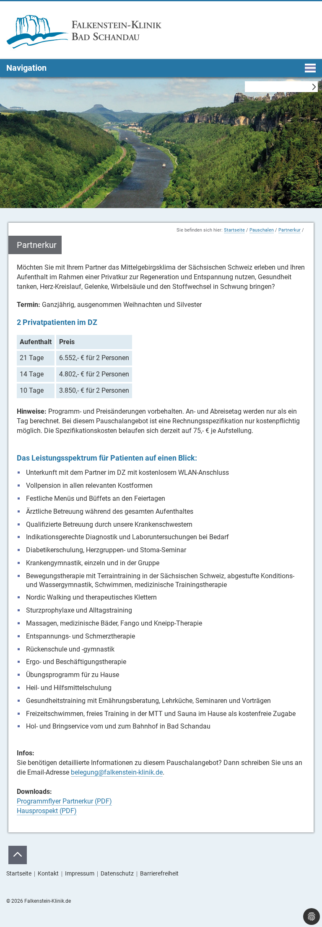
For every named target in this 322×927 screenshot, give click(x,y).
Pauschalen (261, 230)
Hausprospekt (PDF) (47, 811)
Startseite (234, 230)
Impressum (79, 873)
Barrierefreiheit (159, 873)
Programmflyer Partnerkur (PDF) (64, 801)
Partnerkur (289, 230)
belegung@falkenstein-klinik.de (117, 772)
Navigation (26, 68)
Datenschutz (117, 873)
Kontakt (48, 873)
